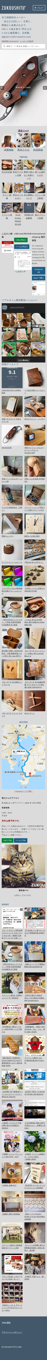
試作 (23, 93)
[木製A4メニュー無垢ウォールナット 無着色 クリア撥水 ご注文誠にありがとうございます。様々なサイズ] (38, 335)
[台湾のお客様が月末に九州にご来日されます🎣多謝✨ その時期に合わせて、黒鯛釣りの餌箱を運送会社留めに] (23, 349)
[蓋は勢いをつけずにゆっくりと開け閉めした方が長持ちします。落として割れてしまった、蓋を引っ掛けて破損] (9, 320)
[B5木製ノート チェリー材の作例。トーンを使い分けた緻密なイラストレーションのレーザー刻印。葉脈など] (23, 335)
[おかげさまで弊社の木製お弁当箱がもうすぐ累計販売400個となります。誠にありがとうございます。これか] (38, 320)
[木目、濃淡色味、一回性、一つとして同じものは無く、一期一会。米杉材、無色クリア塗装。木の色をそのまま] (9, 349)
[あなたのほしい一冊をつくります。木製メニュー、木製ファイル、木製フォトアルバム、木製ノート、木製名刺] (9, 335)
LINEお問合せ (21, 240)
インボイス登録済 (26, 41)
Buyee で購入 (38, 278)
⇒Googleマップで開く (23, 791)
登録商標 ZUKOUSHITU (10, 41)
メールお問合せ (22, 247)
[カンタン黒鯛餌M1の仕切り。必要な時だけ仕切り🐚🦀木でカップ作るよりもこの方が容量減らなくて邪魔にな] (23, 320)
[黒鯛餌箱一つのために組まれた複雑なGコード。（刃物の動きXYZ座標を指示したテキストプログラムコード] (38, 349)
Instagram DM (38, 270)
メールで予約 (21, 840)
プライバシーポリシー (12, 1332)
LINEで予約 (7, 840)
